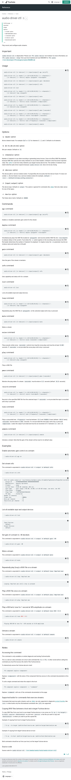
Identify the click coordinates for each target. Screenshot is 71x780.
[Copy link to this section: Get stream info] (15, 464)
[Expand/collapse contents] (12, 23)
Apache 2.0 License (23, 761)
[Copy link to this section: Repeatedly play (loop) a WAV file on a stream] (38, 568)
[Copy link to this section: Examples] (13, 446)
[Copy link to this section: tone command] (15, 407)
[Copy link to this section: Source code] (13, 747)
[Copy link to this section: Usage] (9, 66)
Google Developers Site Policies (46, 761)
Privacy (9, 772)
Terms (4, 772)
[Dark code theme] (66, 70)
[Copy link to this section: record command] (17, 387)
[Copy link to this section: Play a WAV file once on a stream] (29, 591)
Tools (17, 13)
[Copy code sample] (68, 70)
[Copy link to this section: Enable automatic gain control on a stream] (36, 451)
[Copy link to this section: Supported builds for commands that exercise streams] (45, 698)
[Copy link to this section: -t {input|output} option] (24, 183)
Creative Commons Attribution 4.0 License (49, 759)
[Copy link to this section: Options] (11, 132)
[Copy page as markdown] (23, 18)
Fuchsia (4, 13)
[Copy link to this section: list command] (15, 282)
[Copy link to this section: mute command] (15, 316)
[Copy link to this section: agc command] (14, 209)
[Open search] (49, 2)
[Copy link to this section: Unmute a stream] (16, 631)
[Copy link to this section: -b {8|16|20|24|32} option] (26, 146)
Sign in (66, 2)
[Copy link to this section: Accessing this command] (23, 653)
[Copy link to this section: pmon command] (15, 371)
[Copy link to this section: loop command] (15, 298)
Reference (6, 7)
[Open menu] (3, 2)
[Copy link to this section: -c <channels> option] (21, 155)
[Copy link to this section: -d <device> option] (19, 170)
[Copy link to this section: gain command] (15, 249)
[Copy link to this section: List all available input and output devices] (35, 510)
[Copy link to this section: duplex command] (17, 225)
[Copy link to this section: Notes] (9, 648)
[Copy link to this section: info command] (15, 266)
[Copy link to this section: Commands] (14, 204)
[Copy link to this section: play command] (15, 353)
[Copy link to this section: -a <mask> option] (17, 137)
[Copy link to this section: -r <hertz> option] (18, 194)
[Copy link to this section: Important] (13, 51)
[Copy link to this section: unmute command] (17, 429)
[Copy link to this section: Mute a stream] (15, 551)
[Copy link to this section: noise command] (16, 333)
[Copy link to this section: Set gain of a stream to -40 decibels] (31, 535)
